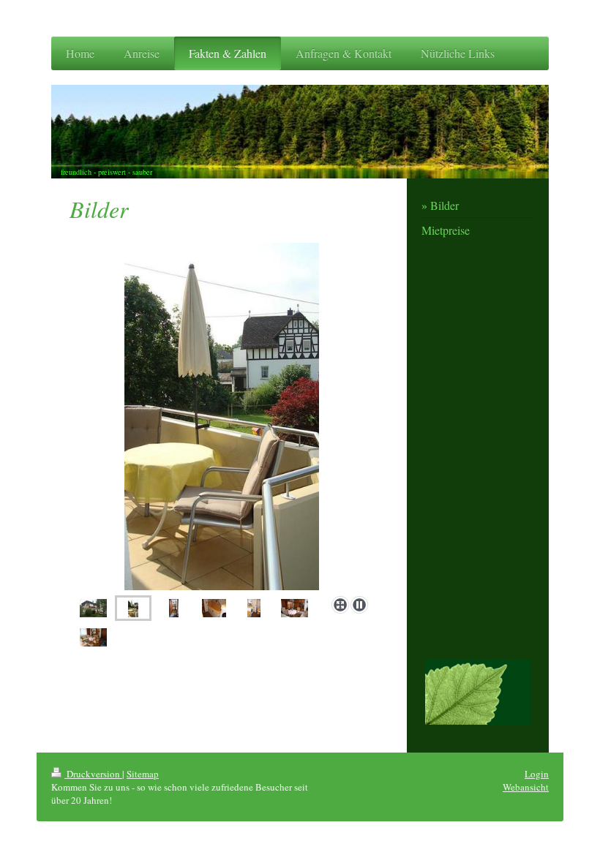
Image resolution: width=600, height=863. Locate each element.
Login (537, 773)
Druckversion (93, 773)
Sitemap (143, 773)
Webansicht (526, 787)
